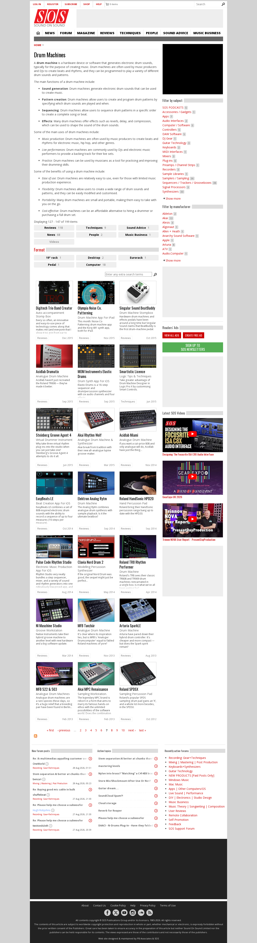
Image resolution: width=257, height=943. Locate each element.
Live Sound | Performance (186, 793)
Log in (37, 4)
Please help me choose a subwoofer (121, 818)
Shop (86, 4)
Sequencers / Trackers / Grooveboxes (189, 183)
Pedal (58, 265)
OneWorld (39, 763)
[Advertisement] (193, 382)
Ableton (169, 213)
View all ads (171, 335)
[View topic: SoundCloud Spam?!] (156, 796)
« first (50, 730)
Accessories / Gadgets (179, 112)
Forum (66, 33)
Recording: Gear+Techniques (46, 768)
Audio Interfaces (175, 121)
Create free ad (193, 335)
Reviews (107, 33)
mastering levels (109, 766)
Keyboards (171, 147)
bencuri (37, 779)
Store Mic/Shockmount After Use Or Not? (124, 781)
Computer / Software (178, 125)
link (54, 308)
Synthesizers (173, 191)
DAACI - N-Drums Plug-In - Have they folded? (126, 825)
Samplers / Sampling (178, 178)
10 (123, 730)
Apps (167, 116)
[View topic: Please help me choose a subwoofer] (156, 818)
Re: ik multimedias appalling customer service (61, 758)
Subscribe (71, 4)
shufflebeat (39, 794)
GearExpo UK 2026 (172, 497)
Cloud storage (107, 803)
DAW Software (174, 134)
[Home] (51, 16)
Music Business (207, 33)
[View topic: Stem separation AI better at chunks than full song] (90, 774)
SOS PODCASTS (175, 107)
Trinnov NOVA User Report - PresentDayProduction (188, 539)
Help (99, 4)
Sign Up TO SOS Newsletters (193, 347)
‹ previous (64, 730)
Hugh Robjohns (41, 810)
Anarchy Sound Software (180, 236)
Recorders (171, 169)
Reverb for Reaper (110, 810)
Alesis (168, 222)
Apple (168, 240)
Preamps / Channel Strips (180, 165)
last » (142, 730)
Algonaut (170, 227)
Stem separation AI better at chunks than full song (61, 774)
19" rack (58, 258)
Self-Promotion (179, 820)
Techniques (130, 33)
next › (132, 730)
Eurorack (144, 258)
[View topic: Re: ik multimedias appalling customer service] (90, 758)
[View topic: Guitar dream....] (156, 788)
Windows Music (179, 780)
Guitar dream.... (108, 788)
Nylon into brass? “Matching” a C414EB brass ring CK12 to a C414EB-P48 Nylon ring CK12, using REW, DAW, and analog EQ (126, 773)
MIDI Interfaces (174, 152)
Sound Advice (175, 33)
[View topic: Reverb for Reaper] (156, 811)
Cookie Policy (118, 905)
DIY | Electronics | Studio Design (190, 797)
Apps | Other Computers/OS (187, 789)
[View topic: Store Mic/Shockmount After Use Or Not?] (156, 781)
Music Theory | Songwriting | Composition (197, 806)
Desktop (102, 258)
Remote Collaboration (183, 815)
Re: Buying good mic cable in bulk (54, 789)
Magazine (86, 33)
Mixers (168, 156)
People (152, 33)
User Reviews (177, 811)
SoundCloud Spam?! (110, 795)
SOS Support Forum (182, 828)
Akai (167, 218)
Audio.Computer (175, 253)
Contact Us (99, 905)
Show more (173, 198)
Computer (101, 265)
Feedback (175, 824)
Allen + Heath (173, 231)
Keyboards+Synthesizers (185, 767)
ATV (167, 249)
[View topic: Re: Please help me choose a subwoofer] (90, 805)
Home (38, 33)
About (85, 905)
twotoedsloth (40, 825)
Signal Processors (176, 187)
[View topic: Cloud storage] (156, 803)
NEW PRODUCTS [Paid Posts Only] (191, 775)
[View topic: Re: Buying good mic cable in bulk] (90, 789)
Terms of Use (168, 905)
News (50, 33)
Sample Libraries (175, 174)
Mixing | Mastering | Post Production (50, 783)
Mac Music (176, 784)
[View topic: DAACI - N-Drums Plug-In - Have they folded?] (156, 825)
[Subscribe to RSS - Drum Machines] (96, 738)
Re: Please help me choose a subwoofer (58, 805)
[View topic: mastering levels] (156, 766)
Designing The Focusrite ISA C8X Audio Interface (188, 454)
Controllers (171, 129)
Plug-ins (169, 160)
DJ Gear (169, 138)
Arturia (168, 244)
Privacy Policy (147, 905)
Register (52, 4)
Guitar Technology (176, 143)
